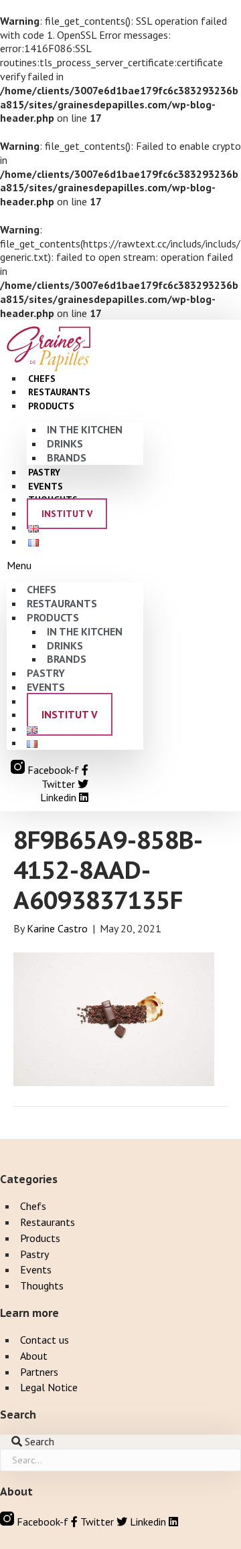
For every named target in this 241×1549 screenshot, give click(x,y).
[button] (75, 565)
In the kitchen (85, 429)
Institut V (67, 514)
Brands (66, 457)
